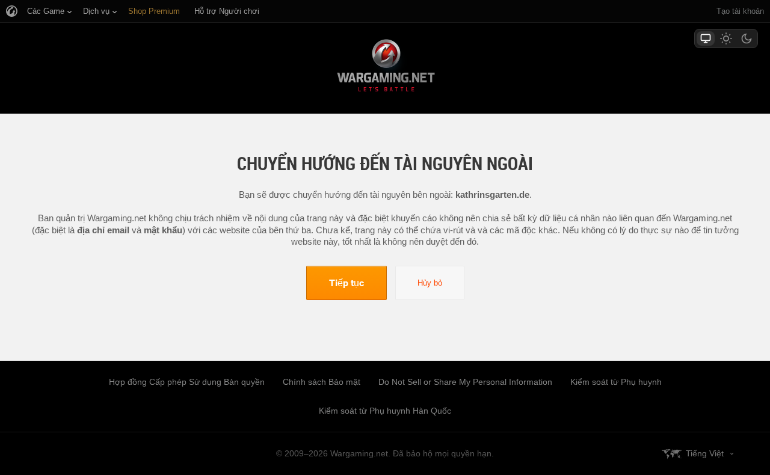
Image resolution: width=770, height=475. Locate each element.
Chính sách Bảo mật (321, 382)
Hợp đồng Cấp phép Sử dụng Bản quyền (187, 382)
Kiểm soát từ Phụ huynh (616, 382)
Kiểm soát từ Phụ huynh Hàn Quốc (385, 410)
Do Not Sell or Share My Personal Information (465, 382)
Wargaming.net (385, 67)
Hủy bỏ (429, 282)
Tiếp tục (346, 282)
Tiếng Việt (705, 453)
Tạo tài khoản (740, 11)
